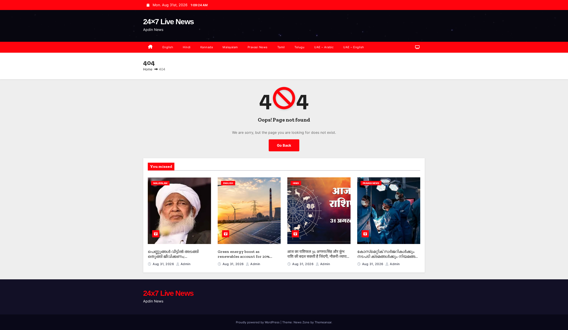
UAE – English (353, 47)
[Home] (150, 47)
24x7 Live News (168, 293)
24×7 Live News (168, 21)
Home (147, 69)
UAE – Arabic (323, 47)
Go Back (284, 145)
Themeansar (323, 322)
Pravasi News (258, 47)
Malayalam (230, 47)
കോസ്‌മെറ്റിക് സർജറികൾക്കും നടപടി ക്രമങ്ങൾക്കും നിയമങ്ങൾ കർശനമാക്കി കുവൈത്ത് (388, 256)
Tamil (281, 47)
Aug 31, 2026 (164, 264)
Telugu (299, 47)
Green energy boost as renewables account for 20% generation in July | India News (247, 256)
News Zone (302, 322)
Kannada (206, 47)
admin (184, 264)
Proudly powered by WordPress (258, 322)
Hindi (187, 47)
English (167, 47)
